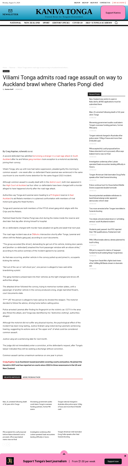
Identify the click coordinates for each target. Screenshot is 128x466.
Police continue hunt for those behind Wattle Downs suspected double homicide (106, 186)
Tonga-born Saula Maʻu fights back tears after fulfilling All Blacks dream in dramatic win (106, 263)
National (12, 67)
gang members (35, 159)
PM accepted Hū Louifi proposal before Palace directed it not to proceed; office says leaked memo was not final (106, 151)
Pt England (55, 195)
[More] (32, 94)
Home (5, 67)
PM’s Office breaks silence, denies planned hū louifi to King (107, 241)
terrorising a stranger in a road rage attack (51, 156)
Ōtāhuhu (36, 234)
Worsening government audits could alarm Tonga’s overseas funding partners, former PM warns (106, 125)
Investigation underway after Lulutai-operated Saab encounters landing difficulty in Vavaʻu (42, 434)
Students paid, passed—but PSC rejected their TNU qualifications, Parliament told (105, 230)
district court (55, 182)
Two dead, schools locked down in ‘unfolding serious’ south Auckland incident (106, 220)
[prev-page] (4, 444)
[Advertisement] (64, 44)
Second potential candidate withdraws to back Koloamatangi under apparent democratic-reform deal (105, 198)
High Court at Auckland (16, 185)
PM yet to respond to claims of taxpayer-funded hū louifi (106, 251)
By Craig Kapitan (10, 151)
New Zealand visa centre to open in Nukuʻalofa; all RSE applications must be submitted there (105, 101)
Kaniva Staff (9, 89)
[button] (116, 23)
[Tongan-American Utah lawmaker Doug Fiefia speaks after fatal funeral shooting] (70, 421)
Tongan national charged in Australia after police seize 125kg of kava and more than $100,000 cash (105, 138)
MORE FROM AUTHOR (31, 377)
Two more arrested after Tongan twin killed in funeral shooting (107, 210)
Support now (113, 461)
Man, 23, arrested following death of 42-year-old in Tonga (107, 113)
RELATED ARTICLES (12, 377)
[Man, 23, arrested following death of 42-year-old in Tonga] (15, 391)
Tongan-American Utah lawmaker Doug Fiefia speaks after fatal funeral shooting (70, 434)
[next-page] (8, 444)
